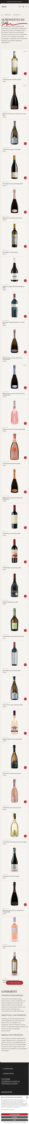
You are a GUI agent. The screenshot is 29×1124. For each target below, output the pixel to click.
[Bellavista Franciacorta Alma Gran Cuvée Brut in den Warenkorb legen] (25, 107)
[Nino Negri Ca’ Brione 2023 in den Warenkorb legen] (25, 246)
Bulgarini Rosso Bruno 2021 (10, 602)
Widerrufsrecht (18, 1092)
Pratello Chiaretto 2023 (9, 946)
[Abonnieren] (24, 1069)
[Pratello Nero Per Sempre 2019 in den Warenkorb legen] (25, 527)
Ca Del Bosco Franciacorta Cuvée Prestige (14, 842)
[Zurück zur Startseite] (2, 14)
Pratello (5, 77)
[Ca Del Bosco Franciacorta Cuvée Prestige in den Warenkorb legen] (25, 836)
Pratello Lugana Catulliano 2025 (12, 79)
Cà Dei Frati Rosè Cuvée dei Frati (12, 807)
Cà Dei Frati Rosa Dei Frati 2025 (11, 463)
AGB (13, 1092)
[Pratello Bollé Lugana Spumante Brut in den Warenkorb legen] (25, 630)
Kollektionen (7, 14)
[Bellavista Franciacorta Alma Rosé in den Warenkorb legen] (25, 212)
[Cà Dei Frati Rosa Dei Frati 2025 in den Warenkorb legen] (25, 457)
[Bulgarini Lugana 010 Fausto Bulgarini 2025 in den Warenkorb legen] (25, 280)
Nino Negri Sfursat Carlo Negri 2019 (13, 183)
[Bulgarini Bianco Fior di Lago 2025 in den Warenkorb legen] (25, 733)
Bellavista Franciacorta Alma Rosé (12, 218)
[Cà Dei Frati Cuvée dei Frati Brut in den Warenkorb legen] (25, 767)
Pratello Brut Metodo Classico (11, 876)
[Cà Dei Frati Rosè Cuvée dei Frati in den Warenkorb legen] (25, 801)
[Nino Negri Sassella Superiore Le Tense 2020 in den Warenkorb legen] (25, 316)
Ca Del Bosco (6, 840)
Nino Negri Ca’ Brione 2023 (10, 252)
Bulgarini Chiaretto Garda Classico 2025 (14, 429)
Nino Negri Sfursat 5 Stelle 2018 (11, 670)
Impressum (9, 1092)
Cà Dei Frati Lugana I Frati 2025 (11, 149)
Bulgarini (5, 284)
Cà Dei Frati (6, 147)
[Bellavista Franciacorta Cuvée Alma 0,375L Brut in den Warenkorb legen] (25, 492)
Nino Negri (6, 182)
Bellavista (6, 112)
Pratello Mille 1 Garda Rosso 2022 (12, 567)
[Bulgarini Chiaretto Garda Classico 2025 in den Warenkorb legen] (25, 423)
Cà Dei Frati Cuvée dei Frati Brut (12, 773)
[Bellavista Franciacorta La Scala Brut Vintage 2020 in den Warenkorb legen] (25, 904)
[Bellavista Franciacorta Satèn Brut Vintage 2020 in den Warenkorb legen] (25, 352)
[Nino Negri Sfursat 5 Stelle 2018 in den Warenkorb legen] (25, 664)
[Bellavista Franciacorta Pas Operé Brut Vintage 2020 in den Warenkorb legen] (25, 387)
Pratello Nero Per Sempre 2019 (11, 533)
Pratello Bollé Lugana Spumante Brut (13, 636)
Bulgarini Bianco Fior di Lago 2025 (12, 739)
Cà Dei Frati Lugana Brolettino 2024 (13, 705)
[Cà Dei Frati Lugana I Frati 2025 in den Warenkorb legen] (25, 143)
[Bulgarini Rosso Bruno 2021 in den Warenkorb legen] (25, 596)
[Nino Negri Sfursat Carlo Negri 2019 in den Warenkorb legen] (25, 177)
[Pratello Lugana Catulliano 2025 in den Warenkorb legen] (25, 73)
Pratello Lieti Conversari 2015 (11, 980)
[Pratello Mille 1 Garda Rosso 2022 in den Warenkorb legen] (25, 561)
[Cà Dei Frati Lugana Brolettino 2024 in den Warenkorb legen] (25, 699)
